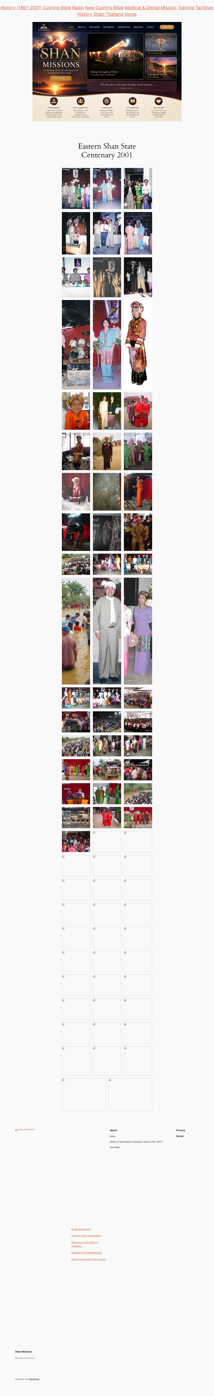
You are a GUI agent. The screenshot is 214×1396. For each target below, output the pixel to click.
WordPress (34, 1379)
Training (186, 7)
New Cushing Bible (104, 7)
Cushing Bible (57, 7)
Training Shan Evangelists (86, 1235)
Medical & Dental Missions (86, 1252)
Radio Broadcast (81, 1229)
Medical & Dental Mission (151, 7)
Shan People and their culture (88, 1259)
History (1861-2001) (22, 7)
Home (131, 14)
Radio (78, 7)
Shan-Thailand (108, 14)
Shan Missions (23, 1351)
